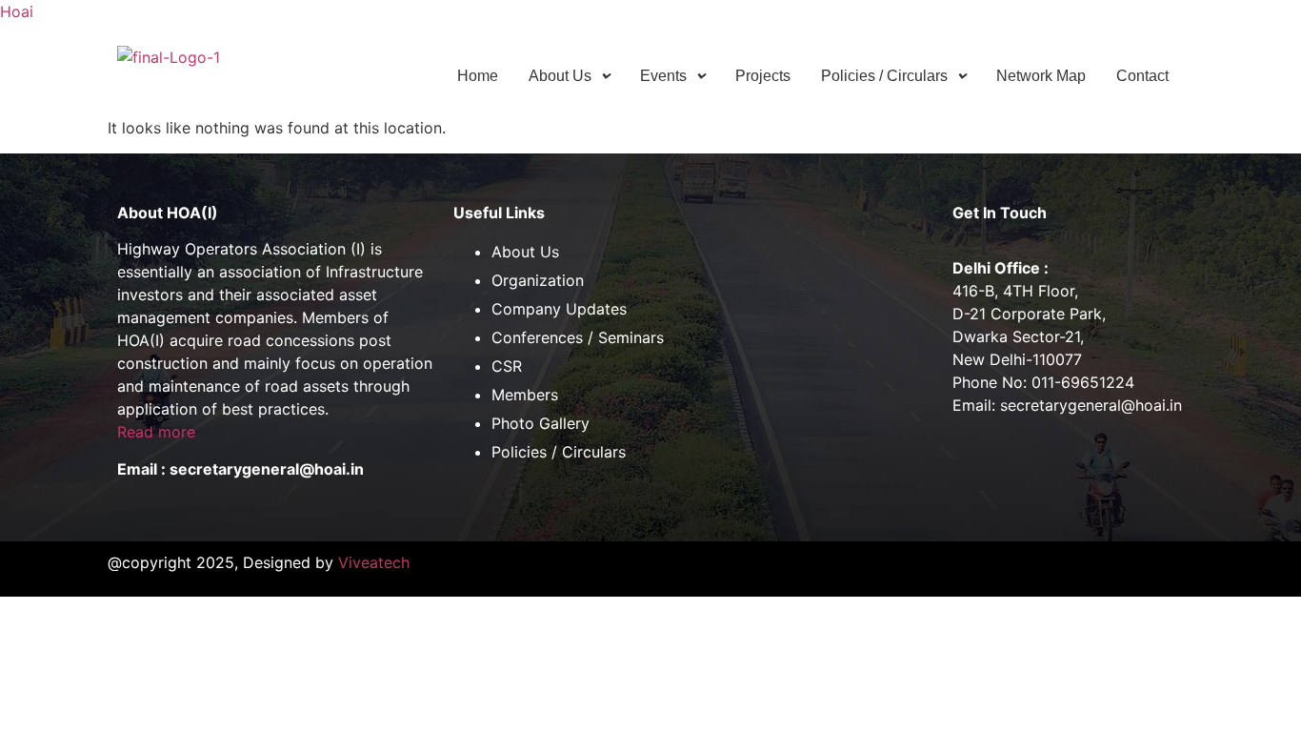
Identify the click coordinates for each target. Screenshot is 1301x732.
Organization (537, 280)
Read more (156, 431)
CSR (506, 366)
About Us (560, 76)
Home (477, 76)
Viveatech (374, 562)
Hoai (16, 11)
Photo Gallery (540, 423)
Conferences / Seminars (577, 337)
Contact (1142, 76)
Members (524, 394)
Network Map (1041, 76)
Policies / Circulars (884, 76)
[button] (569, 76)
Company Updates (559, 308)
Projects (763, 76)
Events (663, 76)
